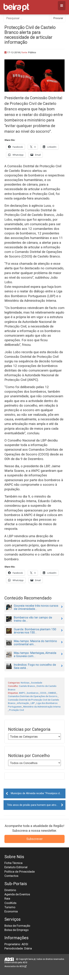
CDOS (43, 692)
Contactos (11, 876)
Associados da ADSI (14, 966)
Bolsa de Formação (17, 925)
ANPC (22, 692)
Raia (7, 898)
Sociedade (36, 682)
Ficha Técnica (13, 863)
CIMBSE (52, 692)
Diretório (10, 890)
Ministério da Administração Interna (42, 706)
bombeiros (32, 692)
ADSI (25, 962)
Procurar (58, 18)
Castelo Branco (27, 686)
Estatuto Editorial (15, 867)
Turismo (9, 907)
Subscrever (34, 839)
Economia (11, 911)
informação (23, 703)
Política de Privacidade (19, 871)
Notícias (25, 682)
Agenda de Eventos (17, 894)
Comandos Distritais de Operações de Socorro (32, 696)
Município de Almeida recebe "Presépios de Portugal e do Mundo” (38, 793)
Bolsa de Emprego (16, 930)
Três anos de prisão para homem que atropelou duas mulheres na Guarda (36, 805)
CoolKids (10, 903)
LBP (33, 703)
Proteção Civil (16, 710)
